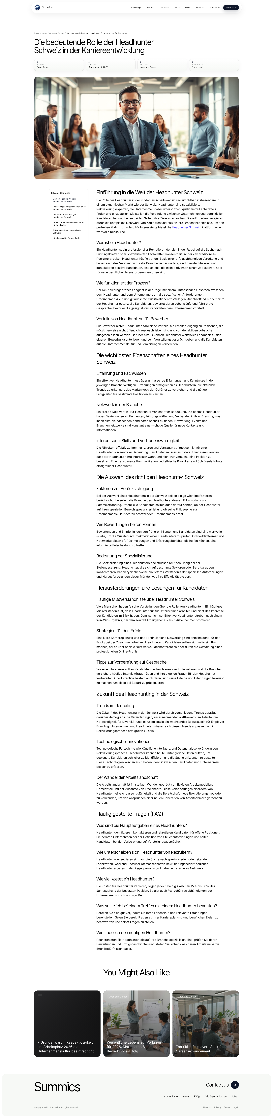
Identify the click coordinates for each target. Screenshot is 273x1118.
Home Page (171, 1096)
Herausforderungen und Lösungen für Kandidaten (68, 223)
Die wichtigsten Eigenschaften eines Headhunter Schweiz (69, 207)
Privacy (217, 1107)
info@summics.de (216, 1096)
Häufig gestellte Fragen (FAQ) (66, 238)
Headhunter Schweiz (186, 227)
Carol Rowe (42, 67)
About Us (207, 1107)
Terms (227, 1107)
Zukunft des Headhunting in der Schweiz (67, 231)
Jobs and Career (56, 33)
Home (36, 33)
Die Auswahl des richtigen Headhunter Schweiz (64, 215)
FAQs (197, 1096)
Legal (235, 1107)
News (44, 33)
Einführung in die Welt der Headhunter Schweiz (64, 200)
